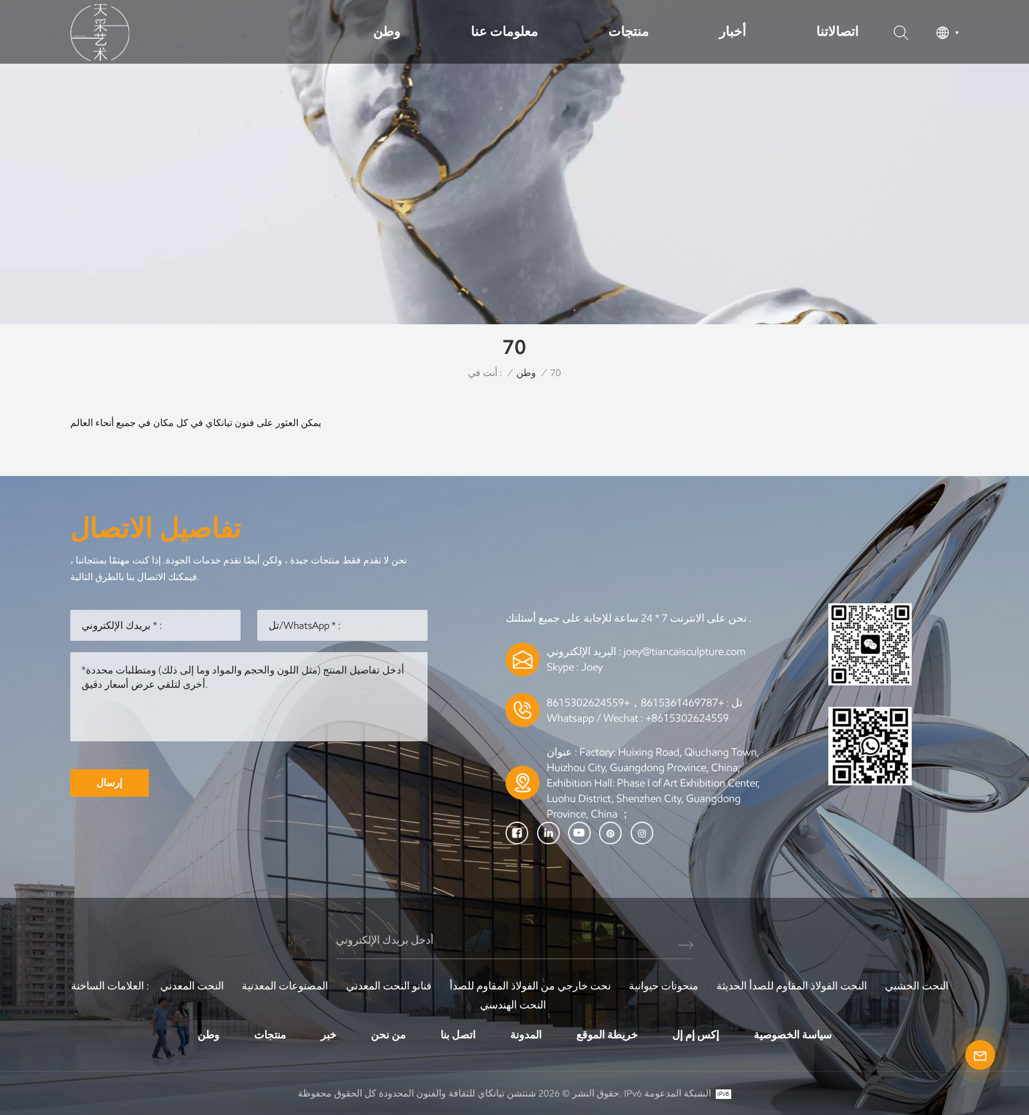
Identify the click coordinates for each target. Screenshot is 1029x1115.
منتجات (629, 31)
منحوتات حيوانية (664, 985)
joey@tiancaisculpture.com (684, 651)
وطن (387, 31)
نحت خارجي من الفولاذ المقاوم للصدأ (530, 985)
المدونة (526, 1034)
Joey (592, 667)
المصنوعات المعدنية (285, 985)
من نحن (388, 1034)
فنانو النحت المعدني (389, 985)
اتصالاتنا (837, 31)
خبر (328, 1034)
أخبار (732, 31)
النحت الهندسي (513, 1004)
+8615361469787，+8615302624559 (635, 702)
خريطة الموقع (607, 1034)
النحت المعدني (192, 985)
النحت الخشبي (917, 985)
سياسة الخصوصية (793, 1034)
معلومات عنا (504, 31)
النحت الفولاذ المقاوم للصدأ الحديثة (791, 985)
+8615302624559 (687, 718)
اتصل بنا (458, 1034)
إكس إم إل (695, 1034)
